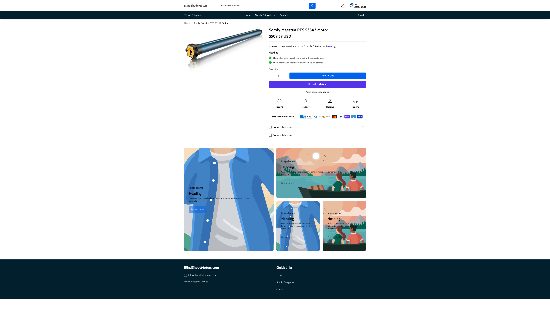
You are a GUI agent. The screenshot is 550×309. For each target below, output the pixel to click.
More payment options (317, 92)
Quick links (284, 267)
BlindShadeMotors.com (201, 267)
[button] (357, 5)
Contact (280, 289)
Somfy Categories (285, 282)
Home (187, 23)
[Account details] (343, 5)
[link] (197, 209)
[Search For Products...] (312, 6)
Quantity (273, 69)
